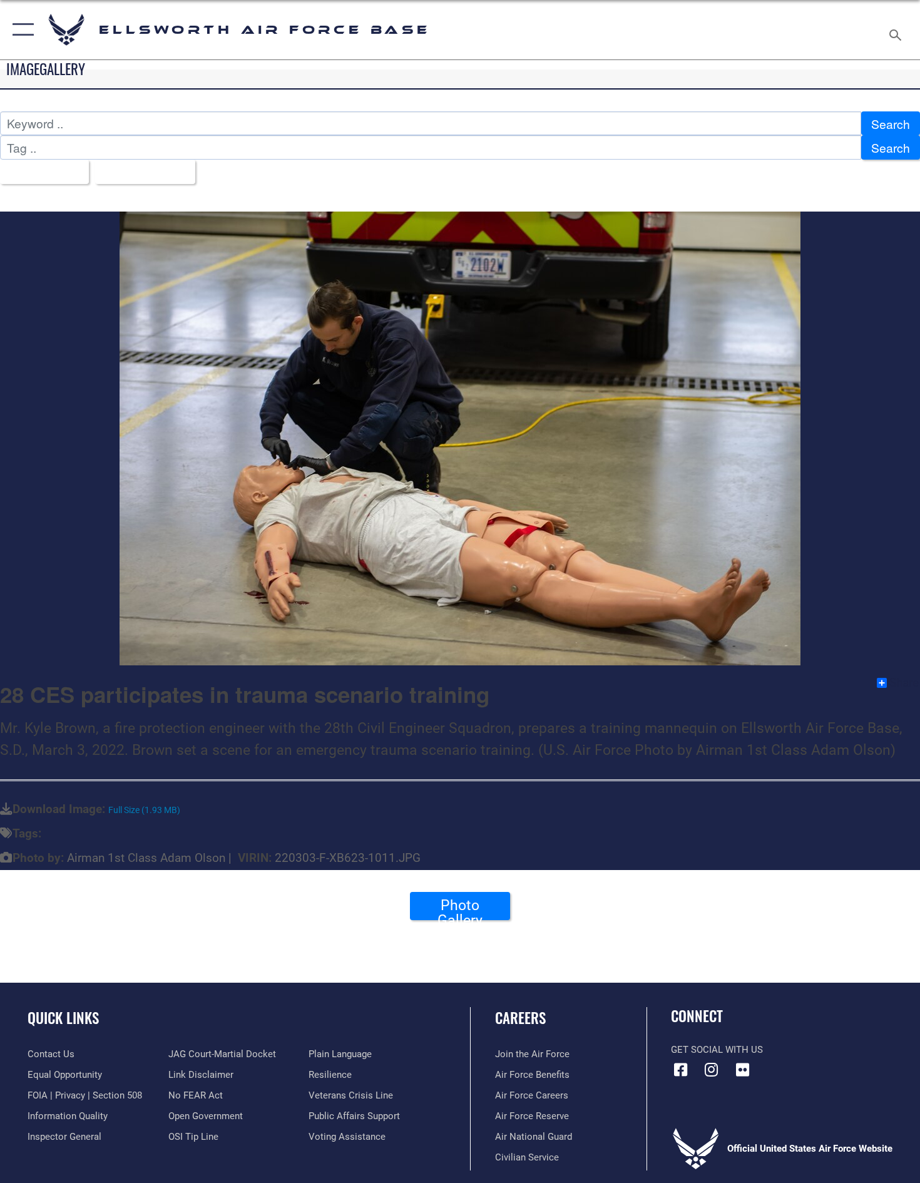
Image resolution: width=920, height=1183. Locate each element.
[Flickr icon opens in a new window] (742, 1069)
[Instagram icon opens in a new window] (711, 1069)
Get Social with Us (717, 1049)
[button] (20, 29)
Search (890, 123)
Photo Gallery (460, 908)
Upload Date (140, 171)
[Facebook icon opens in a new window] (680, 1069)
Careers (520, 1017)
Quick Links (63, 1017)
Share (904, 683)
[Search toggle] (897, 29)
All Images (39, 171)
